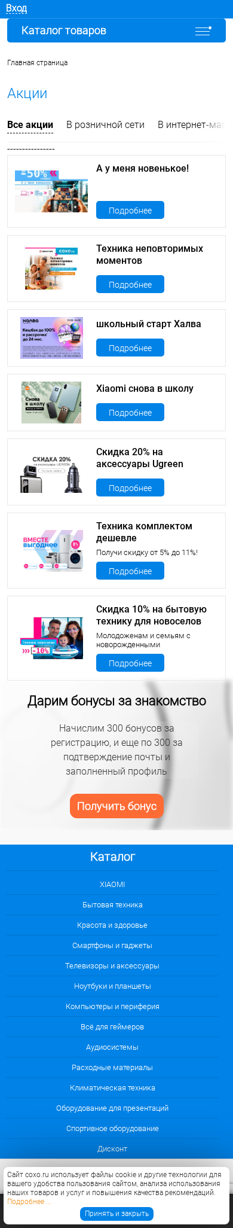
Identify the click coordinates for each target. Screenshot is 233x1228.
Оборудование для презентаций (112, 1108)
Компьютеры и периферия (113, 1006)
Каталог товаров (64, 30)
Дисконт (112, 1148)
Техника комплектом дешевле (144, 532)
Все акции (30, 124)
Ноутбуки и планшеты (112, 986)
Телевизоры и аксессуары (112, 965)
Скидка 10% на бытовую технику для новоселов (151, 615)
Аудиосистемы (112, 1047)
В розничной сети (105, 124)
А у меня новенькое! (142, 168)
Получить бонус (117, 806)
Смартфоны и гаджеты (112, 945)
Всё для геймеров (112, 1026)
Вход (16, 8)
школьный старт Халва (148, 324)
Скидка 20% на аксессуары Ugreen (139, 458)
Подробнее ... (29, 1201)
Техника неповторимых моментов (149, 254)
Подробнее (130, 210)
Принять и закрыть (117, 1213)
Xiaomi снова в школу (145, 388)
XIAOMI (112, 884)
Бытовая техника (112, 904)
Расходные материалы (112, 1067)
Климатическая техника (112, 1087)
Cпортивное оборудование (112, 1128)
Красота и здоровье (112, 925)
